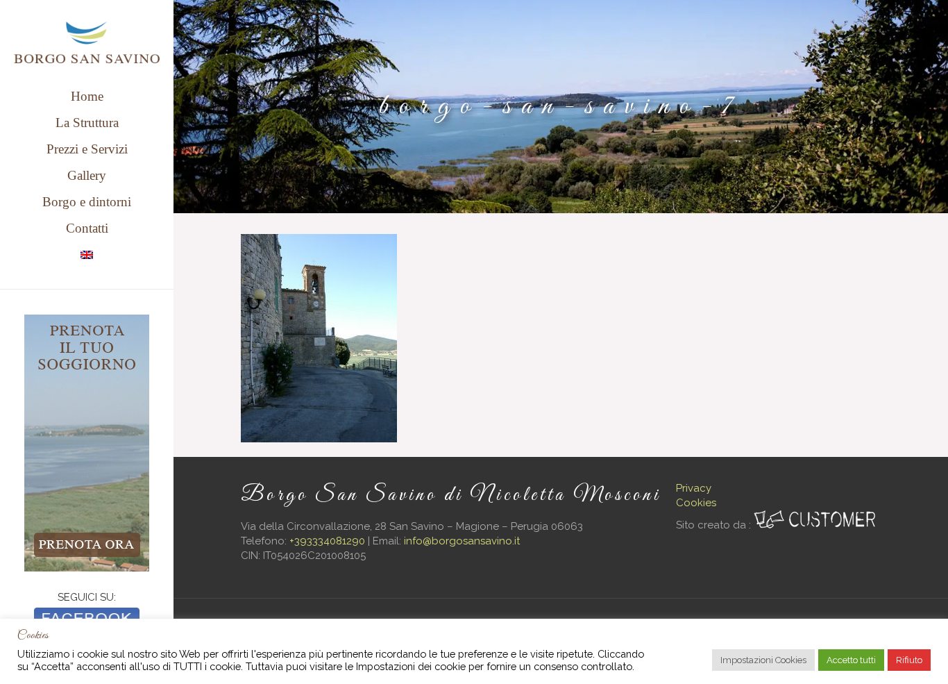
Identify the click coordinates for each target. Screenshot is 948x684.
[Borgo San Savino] (86, 41)
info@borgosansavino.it (462, 541)
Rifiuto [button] (909, 660)
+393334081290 (327, 541)
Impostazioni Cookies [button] (763, 660)
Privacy (693, 488)
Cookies (696, 503)
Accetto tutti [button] (851, 660)
